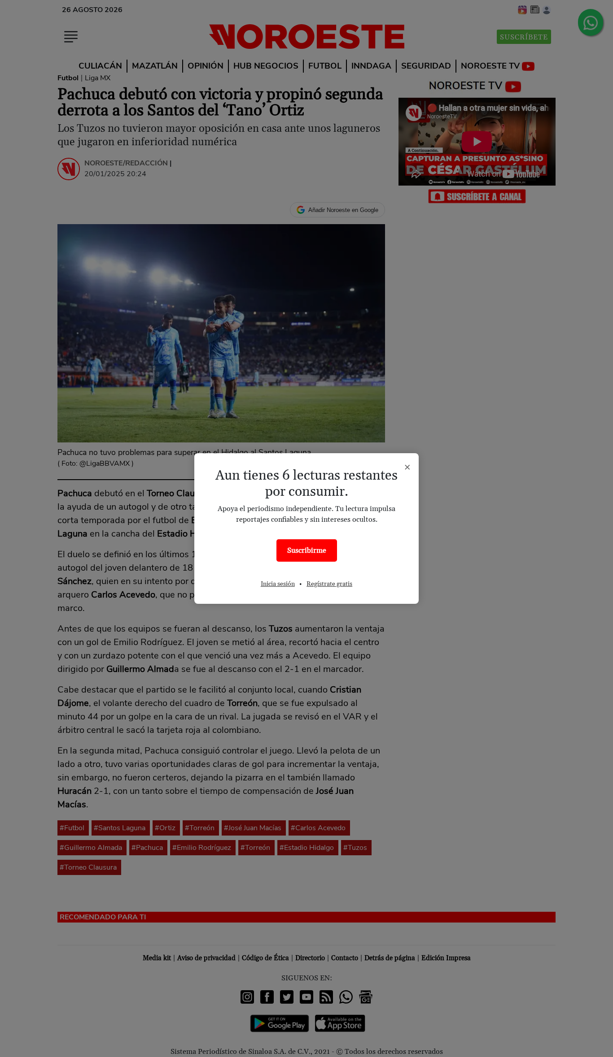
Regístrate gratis (329, 584)
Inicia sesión (278, 584)
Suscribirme (306, 550)
